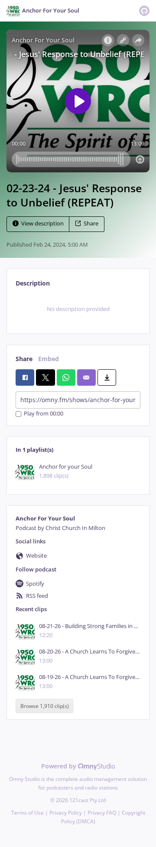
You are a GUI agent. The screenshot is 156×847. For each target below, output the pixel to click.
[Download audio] (107, 377)
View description (42, 223)
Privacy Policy (65, 812)
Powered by (59, 766)
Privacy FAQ (102, 812)
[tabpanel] (78, 309)
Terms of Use (27, 812)
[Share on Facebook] (25, 377)
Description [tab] (33, 283)
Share (91, 223)
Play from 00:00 (43, 414)
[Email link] (86, 377)
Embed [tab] (48, 359)
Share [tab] (24, 359)
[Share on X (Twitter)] (45, 377)
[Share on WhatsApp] (66, 377)
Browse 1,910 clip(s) (44, 706)
